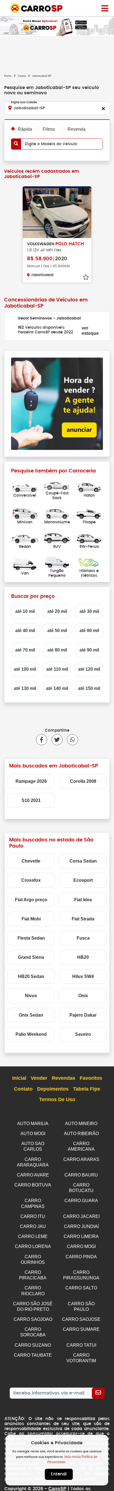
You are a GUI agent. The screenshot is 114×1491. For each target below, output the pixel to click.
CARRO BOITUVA (32, 1185)
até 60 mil (89, 630)
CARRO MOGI (81, 1246)
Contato (23, 1089)
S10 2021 (31, 800)
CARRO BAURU (81, 1175)
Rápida (25, 129)
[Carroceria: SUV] (57, 537)
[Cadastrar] (98, 1393)
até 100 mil (25, 669)
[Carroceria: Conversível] (25, 486)
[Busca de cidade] (103, 108)
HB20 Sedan (31, 976)
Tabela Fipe (86, 1089)
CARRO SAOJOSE (81, 1319)
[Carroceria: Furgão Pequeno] (57, 561)
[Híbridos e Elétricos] (89, 561)
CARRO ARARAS (81, 1159)
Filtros (49, 129)
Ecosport (83, 880)
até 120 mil (89, 669)
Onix (83, 995)
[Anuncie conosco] (57, 403)
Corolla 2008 (83, 781)
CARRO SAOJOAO (33, 1319)
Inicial (19, 1078)
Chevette (31, 861)
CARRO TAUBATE (33, 1355)
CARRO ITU (32, 1216)
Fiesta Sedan (31, 938)
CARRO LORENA (33, 1246)
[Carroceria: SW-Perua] (89, 537)
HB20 (83, 957)
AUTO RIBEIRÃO (81, 1133)
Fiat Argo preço (31, 899)
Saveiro (83, 1034)
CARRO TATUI (81, 1345)
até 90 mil (89, 650)
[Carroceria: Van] (25, 563)
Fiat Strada (83, 919)
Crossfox (31, 880)
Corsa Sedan (83, 861)
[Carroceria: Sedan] (25, 537)
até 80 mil (57, 650)
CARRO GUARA (81, 1200)
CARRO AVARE (33, 1175)
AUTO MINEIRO (81, 1123)
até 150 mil (89, 688)
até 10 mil (25, 611)
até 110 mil (57, 669)
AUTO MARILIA (32, 1123)
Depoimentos (53, 1089)
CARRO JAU (33, 1226)
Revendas (63, 1078)
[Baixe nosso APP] (57, 26)
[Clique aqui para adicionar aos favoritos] (86, 277)
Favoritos (91, 1078)
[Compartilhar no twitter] (55, 739)
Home (8, 75)
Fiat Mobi (31, 919)
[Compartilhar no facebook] (41, 739)
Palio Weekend (31, 1034)
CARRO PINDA (81, 1256)
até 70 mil (25, 650)
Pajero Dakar (83, 1015)
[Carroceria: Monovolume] (57, 513)
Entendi (59, 1474)
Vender (39, 1078)
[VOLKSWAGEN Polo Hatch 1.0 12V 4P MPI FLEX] (57, 212)
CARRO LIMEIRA (81, 1236)
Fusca (83, 938)
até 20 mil (57, 611)
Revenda (77, 129)
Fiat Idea (83, 899)
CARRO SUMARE (81, 1329)
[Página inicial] (105, 8)
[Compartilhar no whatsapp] (70, 739)
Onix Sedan (31, 1015)
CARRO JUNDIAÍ (81, 1226)
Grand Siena (31, 957)
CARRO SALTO (81, 1288)
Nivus (31, 995)
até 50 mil (57, 630)
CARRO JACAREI (81, 1216)
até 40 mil (25, 630)
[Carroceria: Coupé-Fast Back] (57, 483)
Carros (22, 75)
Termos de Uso (57, 1099)
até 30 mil (89, 611)
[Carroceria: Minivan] (25, 513)
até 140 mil (57, 688)
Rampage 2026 (31, 781)
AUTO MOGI (32, 1133)
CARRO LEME (33, 1236)
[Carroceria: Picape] (89, 513)
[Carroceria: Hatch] (89, 486)
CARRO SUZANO (33, 1345)
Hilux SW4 (83, 976)
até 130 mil (25, 688)
